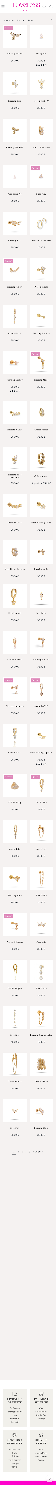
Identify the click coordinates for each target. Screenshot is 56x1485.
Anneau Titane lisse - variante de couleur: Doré (39, 254)
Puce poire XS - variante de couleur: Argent (16, 208)
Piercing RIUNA (15, 53)
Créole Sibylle (15, 988)
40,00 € (41, 902)
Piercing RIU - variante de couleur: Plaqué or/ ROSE (7, 254)
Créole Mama (41, 1081)
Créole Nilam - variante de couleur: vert (10, 347)
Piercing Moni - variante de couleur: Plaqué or (12, 909)
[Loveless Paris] (26, 7)
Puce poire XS (15, 194)
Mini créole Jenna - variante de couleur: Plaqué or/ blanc (39, 161)
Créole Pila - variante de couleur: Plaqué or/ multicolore (45, 816)
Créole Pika (14, 849)
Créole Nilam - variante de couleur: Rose (18, 347)
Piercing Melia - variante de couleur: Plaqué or (41, 393)
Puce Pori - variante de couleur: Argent (16, 1142)
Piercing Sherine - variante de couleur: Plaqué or (12, 956)
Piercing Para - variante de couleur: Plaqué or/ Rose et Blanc (14, 115)
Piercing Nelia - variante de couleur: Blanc (43, 1142)
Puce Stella (41, 895)
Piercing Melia (41, 380)
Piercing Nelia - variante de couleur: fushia (39, 1142)
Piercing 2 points (41, 333)
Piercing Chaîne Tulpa (41, 1035)
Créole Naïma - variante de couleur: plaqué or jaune (41, 443)
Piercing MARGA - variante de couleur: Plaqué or (14, 161)
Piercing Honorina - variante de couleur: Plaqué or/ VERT (14, 720)
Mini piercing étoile (41, 523)
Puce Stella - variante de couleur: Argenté (39, 909)
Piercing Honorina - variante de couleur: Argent (18, 720)
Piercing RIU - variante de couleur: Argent (22, 254)
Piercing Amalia (41, 659)
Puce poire (41, 53)
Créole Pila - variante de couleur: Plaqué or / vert (41, 816)
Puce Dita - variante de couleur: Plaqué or (41, 956)
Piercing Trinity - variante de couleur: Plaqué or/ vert (18, 397)
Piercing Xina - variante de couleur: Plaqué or (39, 301)
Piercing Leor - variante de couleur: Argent (16, 536)
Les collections (18, 20)
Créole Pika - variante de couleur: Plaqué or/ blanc (12, 863)
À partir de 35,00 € (41, 483)
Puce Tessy (41, 849)
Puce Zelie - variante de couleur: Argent (43, 627)
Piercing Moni (15, 895)
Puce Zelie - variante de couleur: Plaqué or (39, 627)
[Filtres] (52, 20)
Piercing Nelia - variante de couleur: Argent (47, 1142)
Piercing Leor (15, 523)
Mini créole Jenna (41, 147)
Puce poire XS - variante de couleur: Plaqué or (12, 208)
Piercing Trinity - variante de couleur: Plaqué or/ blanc (14, 397)
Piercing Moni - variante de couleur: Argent (16, 909)
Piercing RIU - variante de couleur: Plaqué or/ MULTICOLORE (10, 254)
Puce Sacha (41, 988)
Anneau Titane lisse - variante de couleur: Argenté (43, 254)
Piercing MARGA (14, 147)
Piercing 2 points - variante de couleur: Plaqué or (41, 347)
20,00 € (41, 247)
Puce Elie (14, 1035)
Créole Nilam (14, 333)
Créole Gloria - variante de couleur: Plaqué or (14, 1095)
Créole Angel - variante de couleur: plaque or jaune (14, 627)
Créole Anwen (41, 476)
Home (5, 20)
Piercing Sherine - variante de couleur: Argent (16, 956)
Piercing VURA (14, 430)
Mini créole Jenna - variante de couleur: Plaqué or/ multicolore (43, 161)
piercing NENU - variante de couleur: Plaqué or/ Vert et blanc (41, 115)
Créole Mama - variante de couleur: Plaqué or (41, 1095)
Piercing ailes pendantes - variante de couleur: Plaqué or (12, 490)
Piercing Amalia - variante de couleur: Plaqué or (39, 673)
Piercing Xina (41, 287)
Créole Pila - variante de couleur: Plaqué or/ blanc (37, 816)
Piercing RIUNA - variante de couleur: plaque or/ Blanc (10, 67)
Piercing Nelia (41, 1128)
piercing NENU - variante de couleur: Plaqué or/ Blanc (37, 115)
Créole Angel (14, 613)
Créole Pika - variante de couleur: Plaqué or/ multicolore (16, 863)
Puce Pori (15, 1128)
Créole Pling (15, 802)
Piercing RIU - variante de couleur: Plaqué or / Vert (14, 254)
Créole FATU (14, 752)
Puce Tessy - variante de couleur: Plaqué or (41, 863)
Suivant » (38, 1151)
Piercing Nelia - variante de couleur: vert (35, 1142)
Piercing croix (41, 569)
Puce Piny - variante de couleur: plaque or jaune (41, 208)
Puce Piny (41, 194)
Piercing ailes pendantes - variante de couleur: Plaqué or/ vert (16, 490)
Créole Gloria (15, 1081)
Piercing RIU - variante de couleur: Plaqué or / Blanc (18, 254)
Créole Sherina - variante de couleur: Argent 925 (16, 673)
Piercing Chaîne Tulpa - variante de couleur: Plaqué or (39, 1049)
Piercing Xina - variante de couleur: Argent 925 (43, 301)
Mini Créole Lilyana (15, 569)
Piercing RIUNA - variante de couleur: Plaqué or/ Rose (18, 67)
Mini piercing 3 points (41, 752)
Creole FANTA (41, 706)
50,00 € (41, 1088)
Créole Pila (41, 802)
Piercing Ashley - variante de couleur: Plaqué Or (16, 301)
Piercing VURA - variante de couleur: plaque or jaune (14, 443)
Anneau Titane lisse (41, 240)
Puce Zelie (41, 613)
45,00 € (15, 809)
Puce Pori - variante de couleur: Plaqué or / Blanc (12, 1142)
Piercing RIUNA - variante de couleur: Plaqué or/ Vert (14, 67)
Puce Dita (41, 942)
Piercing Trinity (15, 380)
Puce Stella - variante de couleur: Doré (43, 909)
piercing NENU (41, 101)
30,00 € (41, 60)
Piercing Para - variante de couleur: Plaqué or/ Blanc (10, 115)
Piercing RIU (14, 240)
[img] (41, 65)
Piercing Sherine (15, 942)
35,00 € (15, 60)
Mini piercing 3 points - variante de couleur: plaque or (41, 770)
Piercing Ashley (15, 287)
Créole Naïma (41, 430)
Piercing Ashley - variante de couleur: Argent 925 (12, 301)
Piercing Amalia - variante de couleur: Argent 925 (43, 673)
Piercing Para (14, 101)
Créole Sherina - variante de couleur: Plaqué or (12, 673)
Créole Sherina (14, 659)
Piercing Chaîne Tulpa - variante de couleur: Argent (43, 1049)
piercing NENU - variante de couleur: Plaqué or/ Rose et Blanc (45, 115)
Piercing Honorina (15, 706)
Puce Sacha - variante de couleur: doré (41, 1002)
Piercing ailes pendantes (15, 476)
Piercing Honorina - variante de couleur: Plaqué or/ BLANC (10, 720)
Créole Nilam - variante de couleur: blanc (14, 347)
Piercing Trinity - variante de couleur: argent (10, 397)
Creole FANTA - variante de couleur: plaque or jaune (41, 720)
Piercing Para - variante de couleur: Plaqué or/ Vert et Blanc (18, 115)
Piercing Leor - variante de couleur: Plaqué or (12, 536)
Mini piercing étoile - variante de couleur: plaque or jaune (41, 536)
